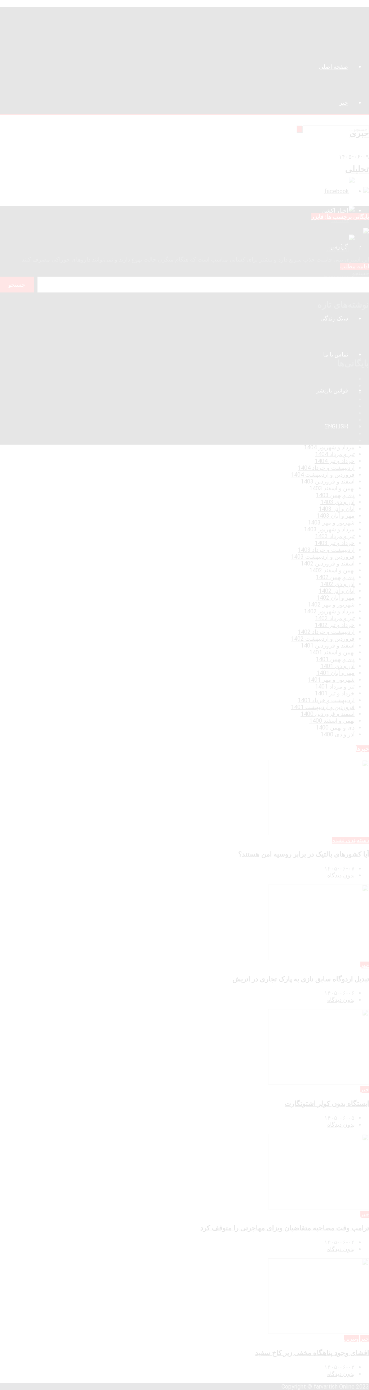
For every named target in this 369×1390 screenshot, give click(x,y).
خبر (364, 965)
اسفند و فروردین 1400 (328, 713)
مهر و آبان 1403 (335, 515)
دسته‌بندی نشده (350, 840)
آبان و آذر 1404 (337, 426)
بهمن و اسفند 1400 (332, 720)
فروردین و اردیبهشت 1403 (323, 556)
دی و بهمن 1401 (335, 659)
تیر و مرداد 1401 (335, 686)
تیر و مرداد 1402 (335, 618)
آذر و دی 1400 (337, 734)
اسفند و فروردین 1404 (328, 399)
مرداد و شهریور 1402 (329, 611)
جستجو (360, 273)
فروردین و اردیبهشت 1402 (323, 638)
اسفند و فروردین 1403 (328, 481)
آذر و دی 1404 (337, 420)
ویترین (351, 1338)
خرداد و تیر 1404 (335, 461)
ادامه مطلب (354, 266)
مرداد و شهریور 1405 (329, 379)
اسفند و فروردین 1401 (328, 645)
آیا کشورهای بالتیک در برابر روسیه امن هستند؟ (314, 320)
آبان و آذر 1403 (337, 508)
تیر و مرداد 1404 (335, 454)
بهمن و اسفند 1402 (332, 570)
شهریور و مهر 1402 (331, 604)
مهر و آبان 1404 (335, 433)
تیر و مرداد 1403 (335, 536)
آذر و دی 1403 (337, 502)
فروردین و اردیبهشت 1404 (323, 474)
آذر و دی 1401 (337, 666)
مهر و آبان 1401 (335, 672)
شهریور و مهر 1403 (331, 522)
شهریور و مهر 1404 (331, 440)
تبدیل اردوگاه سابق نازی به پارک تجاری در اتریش (311, 327)
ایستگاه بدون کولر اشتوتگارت (334, 334)
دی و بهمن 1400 (335, 727)
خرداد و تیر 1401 (335, 693)
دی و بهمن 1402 (335, 577)
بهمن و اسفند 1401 (332, 652)
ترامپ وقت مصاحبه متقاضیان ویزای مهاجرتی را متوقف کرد (297, 340)
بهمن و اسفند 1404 (332, 406)
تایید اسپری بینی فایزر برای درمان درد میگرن (306, 245)
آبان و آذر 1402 (337, 590)
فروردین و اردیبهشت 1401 (323, 707)
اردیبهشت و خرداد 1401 (326, 700)
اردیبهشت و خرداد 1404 (326, 467)
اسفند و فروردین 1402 (328, 563)
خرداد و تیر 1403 (335, 543)
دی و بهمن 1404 (335, 413)
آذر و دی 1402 (337, 584)
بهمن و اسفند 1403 (332, 488)
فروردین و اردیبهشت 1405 (323, 392)
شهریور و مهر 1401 (331, 679)
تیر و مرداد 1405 (335, 385)
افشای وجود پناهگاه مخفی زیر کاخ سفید (321, 347)
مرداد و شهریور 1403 (329, 529)
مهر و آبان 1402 (335, 597)
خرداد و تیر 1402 (335, 625)
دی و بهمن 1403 (335, 495)
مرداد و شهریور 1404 (329, 447)
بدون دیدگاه (341, 875)
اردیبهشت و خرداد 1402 (326, 631)
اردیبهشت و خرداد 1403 (326, 549)
